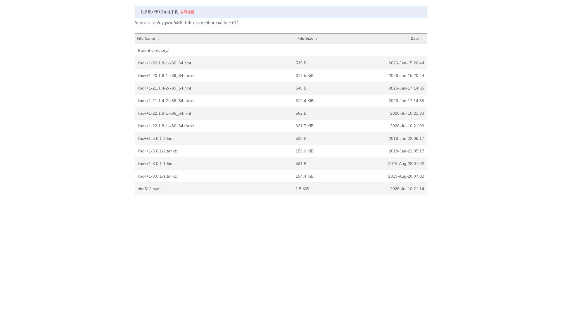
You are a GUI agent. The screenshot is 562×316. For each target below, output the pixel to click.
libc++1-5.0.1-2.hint (156, 138)
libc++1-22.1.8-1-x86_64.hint (164, 113)
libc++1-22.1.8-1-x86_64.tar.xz (166, 125)
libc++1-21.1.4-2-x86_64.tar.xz (166, 100)
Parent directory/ (153, 50)
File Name (146, 38)
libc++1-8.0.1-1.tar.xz (157, 176)
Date (415, 38)
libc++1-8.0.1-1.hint (156, 163)
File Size (305, 38)
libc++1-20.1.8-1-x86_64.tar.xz (166, 75)
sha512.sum (149, 188)
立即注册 (187, 12)
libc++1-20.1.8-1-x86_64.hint (164, 63)
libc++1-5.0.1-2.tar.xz (157, 151)
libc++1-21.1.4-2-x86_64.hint (164, 88)
